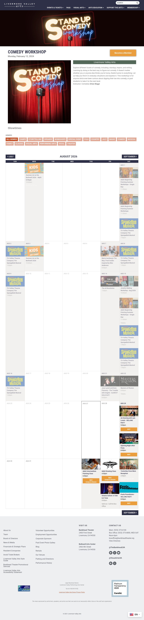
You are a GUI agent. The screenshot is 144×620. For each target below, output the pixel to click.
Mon (34, 161)
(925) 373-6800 (124, 533)
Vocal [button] (61, 144)
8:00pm (123, 450)
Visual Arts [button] (31, 144)
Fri (110, 161)
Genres (9, 135)
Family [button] (10, 144)
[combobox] (126, 3)
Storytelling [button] (35, 139)
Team (5, 534)
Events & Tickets (54, 8)
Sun (15, 161)
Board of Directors (10, 538)
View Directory (114, 541)
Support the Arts (115, 8)
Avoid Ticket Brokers (11, 555)
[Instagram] (114, 552)
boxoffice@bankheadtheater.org (121, 538)
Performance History (44, 563)
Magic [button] (112, 139)
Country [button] (95, 139)
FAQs (68, 8)
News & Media (9, 542)
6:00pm (85, 476)
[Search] (138, 3)
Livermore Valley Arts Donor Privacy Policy (72, 592)
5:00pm (123, 425)
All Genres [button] (12, 139)
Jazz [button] (104, 139)
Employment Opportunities (46, 534)
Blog (37, 547)
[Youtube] (118, 552)
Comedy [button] (121, 139)
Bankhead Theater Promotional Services (15, 565)
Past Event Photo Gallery (45, 543)
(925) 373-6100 (120, 530)
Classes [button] (19, 144)
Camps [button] (23, 139)
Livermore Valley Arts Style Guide (14, 560)
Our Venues (40, 555)
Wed (72, 161)
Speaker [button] (48, 139)
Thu (91, 161)
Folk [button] (86, 139)
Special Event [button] (74, 139)
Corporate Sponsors (43, 539)
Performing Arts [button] (48, 144)
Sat (128, 161)
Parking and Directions (45, 559)
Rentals (39, 551)
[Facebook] (110, 552)
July (11, 156)
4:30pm (104, 473)
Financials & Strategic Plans (14, 547)
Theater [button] (71, 144)
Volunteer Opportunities (45, 530)
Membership (132, 8)
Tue (53, 161)
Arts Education (95, 8)
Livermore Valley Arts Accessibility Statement (12, 571)
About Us (7, 530)
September (129, 156)
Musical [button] (132, 139)
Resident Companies (11, 551)
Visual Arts (78, 8)
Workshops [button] (60, 139)
